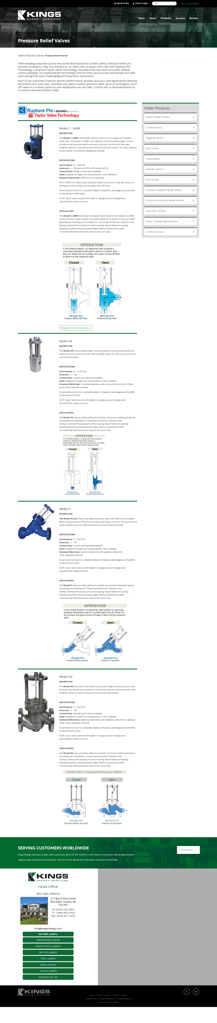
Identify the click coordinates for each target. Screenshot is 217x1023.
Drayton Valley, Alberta (48, 946)
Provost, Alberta (48, 952)
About (152, 18)
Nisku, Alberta (48, 958)
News (142, 18)
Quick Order (123, 3)
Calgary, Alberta (48, 970)
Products (166, 18)
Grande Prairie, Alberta (48, 940)
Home (21, 55)
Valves (40, 55)
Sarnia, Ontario (48, 964)
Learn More (186, 850)
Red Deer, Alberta (48, 934)
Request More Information (76, 327)
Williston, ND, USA (48, 977)
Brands (194, 18)
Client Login (141, 3)
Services (180, 18)
